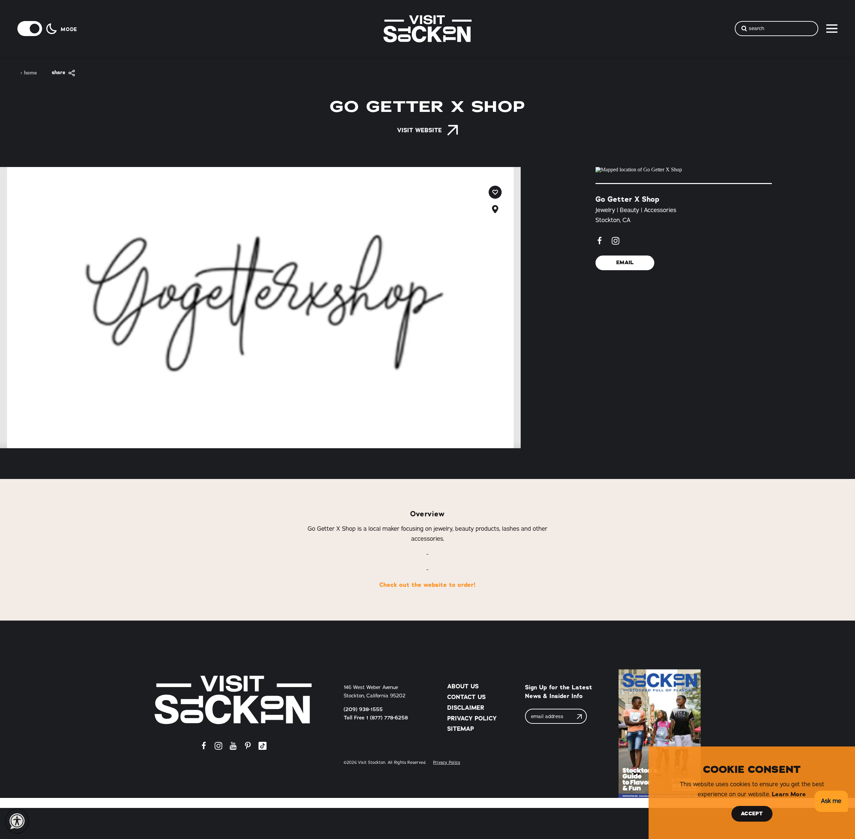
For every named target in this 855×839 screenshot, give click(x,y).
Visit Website (419, 130)
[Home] (233, 699)
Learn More (789, 794)
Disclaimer (465, 708)
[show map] (495, 209)
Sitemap (460, 729)
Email (625, 262)
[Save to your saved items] (495, 192)
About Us (463, 686)
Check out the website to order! (427, 585)
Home (30, 72)
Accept (752, 813)
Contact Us (466, 697)
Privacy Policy (472, 718)
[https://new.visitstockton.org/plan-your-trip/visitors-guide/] (659, 733)
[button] (831, 801)
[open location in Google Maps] (683, 169)
